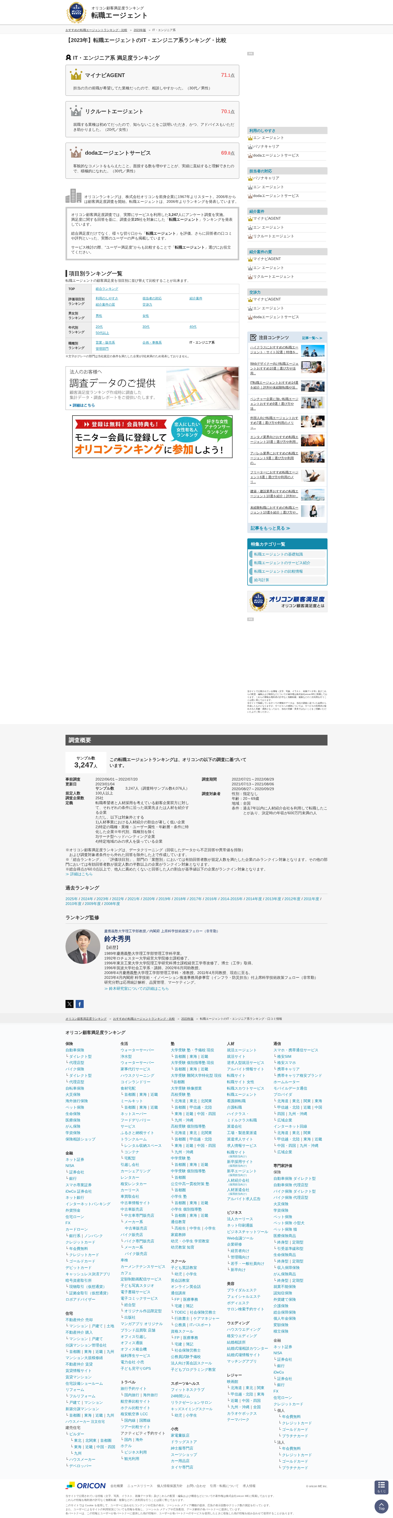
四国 (281, 1114)
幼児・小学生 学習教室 (190, 1241)
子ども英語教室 (184, 1267)
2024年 (87, 899)
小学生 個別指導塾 (186, 1209)
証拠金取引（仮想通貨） (89, 1293)
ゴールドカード (82, 1261)
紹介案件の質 (105, 304)
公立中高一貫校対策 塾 (190, 1184)
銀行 (73, 1178)
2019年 (165, 899)
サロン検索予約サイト (245, 1309)
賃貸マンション (79, 1377)
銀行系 (74, 1236)
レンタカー (130, 1177)
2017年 (196, 899)
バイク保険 (75, 1069)
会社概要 (116, 1486)
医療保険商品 (284, 1236)
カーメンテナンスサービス (143, 1266)
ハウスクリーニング (137, 1075)
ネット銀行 (75, 1197)
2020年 (149, 899)
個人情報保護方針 (170, 1486)
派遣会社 (234, 1126)
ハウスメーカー (82, 1459)
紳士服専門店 (182, 1448)
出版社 (130, 1317)
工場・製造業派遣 (242, 1133)
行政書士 (182, 1318)
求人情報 (249, 1486)
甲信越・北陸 (201, 1107)
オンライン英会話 (186, 1286)
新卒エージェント (242, 1173)
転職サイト (236, 1075)
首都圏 (74, 1351)
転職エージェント (242, 1094)
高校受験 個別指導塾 (188, 1126)
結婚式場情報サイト (244, 1355)
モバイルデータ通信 (290, 1088)
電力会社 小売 (132, 1362)
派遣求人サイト (240, 1139)
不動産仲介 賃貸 (79, 1364)
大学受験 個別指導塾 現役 (192, 1062)
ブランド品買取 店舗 (138, 1330)
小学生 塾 (179, 1196)
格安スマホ (286, 1062)
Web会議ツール (240, 1238)
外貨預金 (73, 1210)
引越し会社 (130, 1164)
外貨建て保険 (284, 1299)
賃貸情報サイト (79, 1370)
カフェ (126, 1273)
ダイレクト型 (80, 1056)
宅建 (178, 1306)
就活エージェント (242, 1050)
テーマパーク (238, 1419)
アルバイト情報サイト (245, 1069)
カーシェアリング (136, 1171)
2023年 (103, 899)
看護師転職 (236, 1101)
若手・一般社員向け (247, 1263)
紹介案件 (196, 298)
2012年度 (292, 899)
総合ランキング (107, 289)
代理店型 (76, 1062)
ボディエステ (238, 1303)
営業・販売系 (105, 342)
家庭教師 (178, 1234)
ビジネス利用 (135, 1452)
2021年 (134, 899)
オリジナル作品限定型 (143, 1311)
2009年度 (93, 903)
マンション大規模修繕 (84, 1358)
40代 (193, 327)
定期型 (297, 1242)
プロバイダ (282, 1094)
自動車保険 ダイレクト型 (294, 1178)
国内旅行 (131, 1395)
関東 (260, 1388)
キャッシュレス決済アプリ (88, 1274)
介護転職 (234, 1107)
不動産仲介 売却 (79, 1320)
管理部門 (102, 349)
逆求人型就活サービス (245, 1062)
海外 (139, 1439)
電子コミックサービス (139, 1298)
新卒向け (238, 1270)
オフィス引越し (134, 1336)
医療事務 (190, 1299)
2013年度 (273, 899)
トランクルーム (134, 1139)
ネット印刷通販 (240, 1225)
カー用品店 (180, 1461)
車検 (124, 1260)
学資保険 (73, 1133)
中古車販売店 (132, 1209)
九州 (110, 1351)
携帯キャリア (288, 1069)
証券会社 (76, 1172)
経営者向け (240, 1251)
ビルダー (76, 1434)
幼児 (178, 1274)
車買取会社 (130, 1196)
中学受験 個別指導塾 (188, 1171)
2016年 (211, 899)
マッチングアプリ (242, 1361)
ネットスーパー (134, 1114)
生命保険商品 (284, 1255)
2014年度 (254, 899)
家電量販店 (180, 1435)
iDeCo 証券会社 (79, 1191)
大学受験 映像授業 (186, 1088)
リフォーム (75, 1389)
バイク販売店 (132, 1234)
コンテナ (131, 1152)
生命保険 (73, 1114)
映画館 (232, 1381)
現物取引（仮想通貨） (88, 1286)
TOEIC (180, 1312)
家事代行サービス (136, 1069)
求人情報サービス (242, 1145)
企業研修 (234, 1244)
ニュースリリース (140, 1486)
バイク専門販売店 (139, 1241)
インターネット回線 (290, 1126)
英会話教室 (180, 1280)
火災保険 (73, 1094)
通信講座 (178, 1293)
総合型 (130, 1305)
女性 (145, 316)
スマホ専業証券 (79, 1185)
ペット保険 (75, 1107)
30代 (145, 327)
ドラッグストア (184, 1442)
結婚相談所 (236, 1342)
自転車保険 (75, 1088)
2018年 (180, 899)
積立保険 (280, 1331)
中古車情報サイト (136, 1203)
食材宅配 (128, 1088)
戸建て (97, 1326)
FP (177, 1299)
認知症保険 (282, 1293)
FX (68, 1223)
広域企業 (284, 1120)
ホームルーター (286, 1082)
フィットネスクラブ (188, 1389)
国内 (128, 1439)
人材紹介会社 (238, 1182)
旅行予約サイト (134, 1388)
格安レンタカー (134, 1184)
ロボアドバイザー (80, 1299)
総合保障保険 (284, 1312)
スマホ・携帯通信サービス (295, 1050)
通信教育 (178, 1222)
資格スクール (182, 1331)
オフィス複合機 (134, 1349)
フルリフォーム (82, 1396)
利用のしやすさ (107, 298)
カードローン (77, 1229)
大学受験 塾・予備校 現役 (192, 1050)
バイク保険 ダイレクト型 (294, 1191)
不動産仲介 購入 (79, 1332)
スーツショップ (184, 1454)
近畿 (99, 1351)
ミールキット (132, 1101)
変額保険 (280, 1325)
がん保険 (73, 1126)
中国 (318, 1107)
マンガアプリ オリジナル (142, 1324)
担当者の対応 (152, 298)
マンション (78, 1326)
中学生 (195, 1228)
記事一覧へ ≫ (312, 338)
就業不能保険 (284, 1286)
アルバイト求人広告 (244, 1199)
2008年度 (112, 903)
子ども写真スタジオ (137, 1285)
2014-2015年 (232, 899)
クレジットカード (80, 1242)
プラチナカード (295, 1436)
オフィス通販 (132, 1343)
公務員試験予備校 (186, 1357)
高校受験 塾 (181, 1094)
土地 (110, 1326)
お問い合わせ (196, 1486)
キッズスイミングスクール (192, 1409)
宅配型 (130, 1158)
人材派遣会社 (238, 1191)
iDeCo (278, 1372)
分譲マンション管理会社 (86, 1345)
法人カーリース (240, 1219)
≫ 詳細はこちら (79, 874)
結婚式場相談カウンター (247, 1348)
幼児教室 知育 (182, 1247)
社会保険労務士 (203, 1312)
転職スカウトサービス (245, 1088)
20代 (99, 327)
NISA (70, 1165)
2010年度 (74, 903)
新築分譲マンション (82, 1409)
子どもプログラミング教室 (193, 1369)
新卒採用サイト (240, 1163)
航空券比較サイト (136, 1401)
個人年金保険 (284, 1318)
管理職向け (240, 1257)
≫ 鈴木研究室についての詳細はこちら (136, 988)
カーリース (130, 1190)
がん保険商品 (284, 1274)
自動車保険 (75, 1050)
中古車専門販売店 (139, 1215)
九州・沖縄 (184, 1120)
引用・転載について (224, 1486)
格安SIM (284, 1056)
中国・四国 (106, 1447)
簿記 (189, 1306)
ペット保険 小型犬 (289, 1223)
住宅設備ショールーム (84, 1383)
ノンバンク (93, 1236)
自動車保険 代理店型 (290, 1185)
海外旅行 (150, 1395)
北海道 (180, 1101)
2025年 (72, 899)
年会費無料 (78, 1248)
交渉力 (147, 304)
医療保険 (73, 1120)
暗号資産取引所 (79, 1280)
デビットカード (79, 1267)
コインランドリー (136, 1082)
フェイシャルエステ (244, 1296)
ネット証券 (75, 1159)
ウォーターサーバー (137, 1050)
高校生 (180, 1228)
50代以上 (102, 333)
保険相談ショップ (80, 1139)
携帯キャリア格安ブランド (299, 1075)
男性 (99, 316)
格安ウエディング (242, 1336)
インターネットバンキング (88, 1204)
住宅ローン (75, 1217)
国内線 (130, 1420)
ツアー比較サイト (136, 1427)
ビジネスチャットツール (247, 1232)
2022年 (118, 899)
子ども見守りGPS (136, 1368)
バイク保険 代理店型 (290, 1197)
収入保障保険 (288, 1267)
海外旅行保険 (77, 1101)
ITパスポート (201, 1325)
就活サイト (236, 1056)
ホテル (126, 1446)
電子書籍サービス (136, 1292)
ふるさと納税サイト (137, 1133)
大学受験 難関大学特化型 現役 (196, 1075)
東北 (78, 1440)
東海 (88, 1351)
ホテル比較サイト (136, 1408)
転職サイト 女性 (240, 1082)
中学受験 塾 (181, 1158)
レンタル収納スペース (143, 1145)
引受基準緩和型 (290, 1248)
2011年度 (311, 899)
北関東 (91, 1440)
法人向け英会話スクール (191, 1363)
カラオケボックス (242, 1413)
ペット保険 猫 (285, 1229)
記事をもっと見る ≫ (270, 528)
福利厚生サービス (136, 1355)
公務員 (180, 1325)
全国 (257, 1407)
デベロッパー (80, 1466)
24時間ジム (180, 1396)
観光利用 (131, 1458)
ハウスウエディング (244, 1329)
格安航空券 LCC (134, 1414)
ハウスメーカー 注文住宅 (85, 1422)
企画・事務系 (152, 342)
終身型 (282, 1242)
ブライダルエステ (242, 1290)
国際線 (145, 1420)
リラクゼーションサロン (191, 1402)
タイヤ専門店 (182, 1467)
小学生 (210, 1228)
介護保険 (280, 1306)
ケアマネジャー (206, 1318)
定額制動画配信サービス (141, 1279)
